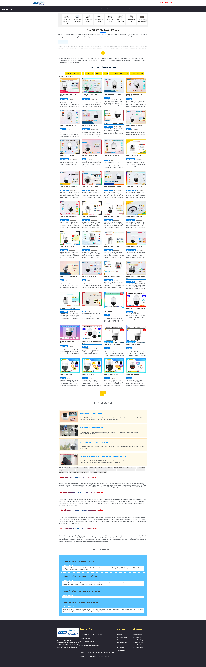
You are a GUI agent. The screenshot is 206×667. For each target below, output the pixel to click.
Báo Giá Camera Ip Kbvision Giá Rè (126, 470)
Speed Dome (140, 73)
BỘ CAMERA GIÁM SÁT (105, 9)
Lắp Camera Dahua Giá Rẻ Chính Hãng (79, 472)
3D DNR (79, 73)
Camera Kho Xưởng (138, 645)
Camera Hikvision (122, 640)
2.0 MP (111, 73)
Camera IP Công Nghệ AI (65, 76)
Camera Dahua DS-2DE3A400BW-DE (85, 470)
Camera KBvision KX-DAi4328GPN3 (68, 217)
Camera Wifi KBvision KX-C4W (89, 217)
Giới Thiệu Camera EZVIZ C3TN (92, 428)
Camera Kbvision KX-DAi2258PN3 (134, 246)
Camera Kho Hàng (138, 647)
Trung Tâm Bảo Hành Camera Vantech (78, 561)
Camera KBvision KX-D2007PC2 (134, 125)
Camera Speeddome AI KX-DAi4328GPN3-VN (110, 310)
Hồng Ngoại (98, 73)
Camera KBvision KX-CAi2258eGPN (68, 187)
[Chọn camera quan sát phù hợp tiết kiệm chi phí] (146, 20)
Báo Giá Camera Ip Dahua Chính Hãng (106, 470)
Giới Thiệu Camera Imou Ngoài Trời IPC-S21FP (98, 442)
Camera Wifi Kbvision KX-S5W (67, 247)
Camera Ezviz (121, 647)
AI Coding (132, 73)
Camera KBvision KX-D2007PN (89, 155)
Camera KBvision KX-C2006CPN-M (68, 276)
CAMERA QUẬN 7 (7, 9)
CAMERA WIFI (116, 9)
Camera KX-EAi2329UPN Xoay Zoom (68, 125)
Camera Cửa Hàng (138, 640)
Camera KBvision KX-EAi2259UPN (112, 94)
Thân (127, 73)
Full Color (105, 73)
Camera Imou (121, 645)
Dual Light (87, 73)
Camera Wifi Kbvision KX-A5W (67, 308)
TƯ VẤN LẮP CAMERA (93, 9)
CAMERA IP (124, 9)
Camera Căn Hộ (137, 637)
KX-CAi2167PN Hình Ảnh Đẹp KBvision (113, 123)
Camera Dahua (121, 634)
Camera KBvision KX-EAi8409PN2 (68, 155)
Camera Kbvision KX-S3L (66, 374)
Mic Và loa (68, 73)
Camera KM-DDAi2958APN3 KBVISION (135, 308)
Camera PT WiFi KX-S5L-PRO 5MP (112, 344)
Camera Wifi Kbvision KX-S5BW (90, 247)
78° (93, 73)
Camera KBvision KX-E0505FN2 (134, 217)
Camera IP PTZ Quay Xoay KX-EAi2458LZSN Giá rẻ (111, 156)
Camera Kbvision (122, 637)
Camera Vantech (122, 642)
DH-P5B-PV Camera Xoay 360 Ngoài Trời (77, 467)
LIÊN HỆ (130, 9)
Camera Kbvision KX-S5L (88, 374)
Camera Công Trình (138, 642)
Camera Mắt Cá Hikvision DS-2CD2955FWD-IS (100, 467)
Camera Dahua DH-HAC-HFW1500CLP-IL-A (125, 467)
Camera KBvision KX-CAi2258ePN (112, 187)
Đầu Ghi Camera (121, 650)
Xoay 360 (122, 73)
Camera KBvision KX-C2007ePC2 (90, 276)
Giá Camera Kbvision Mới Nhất (98, 472)
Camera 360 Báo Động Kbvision (103, 30)
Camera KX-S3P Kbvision (132, 374)
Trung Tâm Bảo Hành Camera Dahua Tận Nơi (80, 603)
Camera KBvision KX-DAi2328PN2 (134, 187)
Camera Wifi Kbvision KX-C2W (111, 247)
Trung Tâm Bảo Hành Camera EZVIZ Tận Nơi (80, 576)
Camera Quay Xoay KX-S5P (111, 374)
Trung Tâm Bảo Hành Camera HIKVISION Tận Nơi (82, 591)
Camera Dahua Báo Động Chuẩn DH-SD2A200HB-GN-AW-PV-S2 (103, 456)
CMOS (116, 73)
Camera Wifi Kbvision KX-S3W (111, 217)
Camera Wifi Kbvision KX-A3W (133, 155)
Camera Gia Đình (137, 634)
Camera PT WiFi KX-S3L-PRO (133, 344)
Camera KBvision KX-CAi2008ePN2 (90, 308)
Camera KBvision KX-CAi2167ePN (90, 125)
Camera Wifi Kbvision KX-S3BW (112, 276)
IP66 (74, 73)
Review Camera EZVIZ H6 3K (91, 413)
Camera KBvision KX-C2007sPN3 (90, 187)
